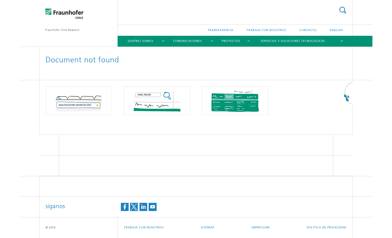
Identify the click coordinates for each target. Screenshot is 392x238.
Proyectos (231, 41)
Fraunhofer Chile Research (62, 30)
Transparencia (220, 30)
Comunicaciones (187, 41)
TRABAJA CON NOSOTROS (266, 30)
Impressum (261, 227)
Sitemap (207, 227)
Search (342, 10)
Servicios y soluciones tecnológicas (293, 41)
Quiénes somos (140, 41)
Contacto (308, 30)
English (336, 30)
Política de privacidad (326, 227)
